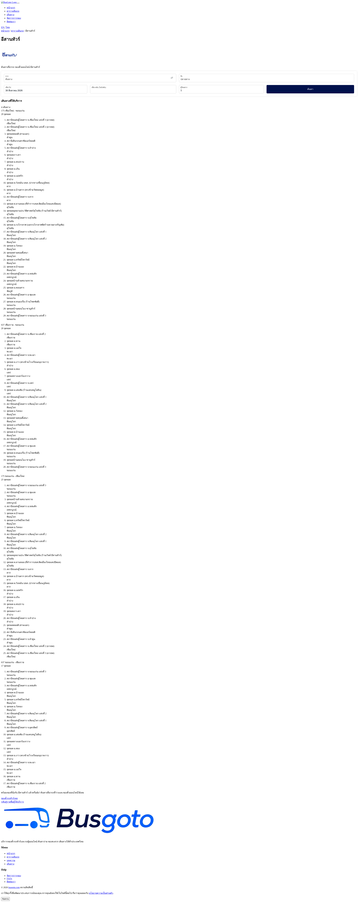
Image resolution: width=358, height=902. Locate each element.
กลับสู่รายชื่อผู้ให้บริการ (12, 802)
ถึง (181, 76)
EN (3, 27)
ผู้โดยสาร (184, 87)
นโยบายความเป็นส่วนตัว (101, 893)
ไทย (8, 27)
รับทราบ (5, 899)
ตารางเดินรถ (13, 11)
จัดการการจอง (14, 18)
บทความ (11, 860)
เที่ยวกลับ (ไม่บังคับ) (99, 87)
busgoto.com (14, 887)
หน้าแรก (11, 7)
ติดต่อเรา (11, 21)
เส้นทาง (10, 14)
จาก (6, 76)
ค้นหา (310, 89)
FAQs (9, 878)
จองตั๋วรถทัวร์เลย (9, 798)
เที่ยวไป (8, 87)
